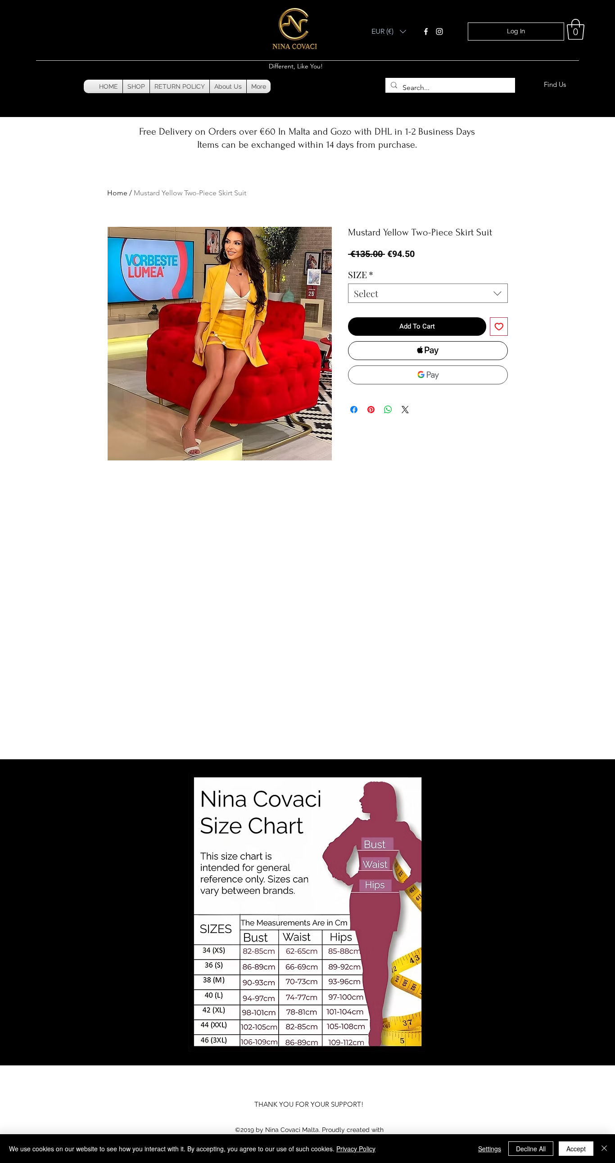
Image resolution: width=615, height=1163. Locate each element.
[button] (389, 31)
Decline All (531, 1148)
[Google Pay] (428, 374)
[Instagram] (439, 31)
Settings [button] (489, 1148)
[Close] (604, 1148)
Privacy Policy (355, 1148)
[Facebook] (425, 31)
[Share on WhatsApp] (388, 409)
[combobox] (428, 293)
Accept (576, 1148)
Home (117, 193)
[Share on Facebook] (353, 409)
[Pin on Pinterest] (371, 409)
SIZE (360, 274)
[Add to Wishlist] (499, 326)
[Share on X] (405, 409)
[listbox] (389, 31)
